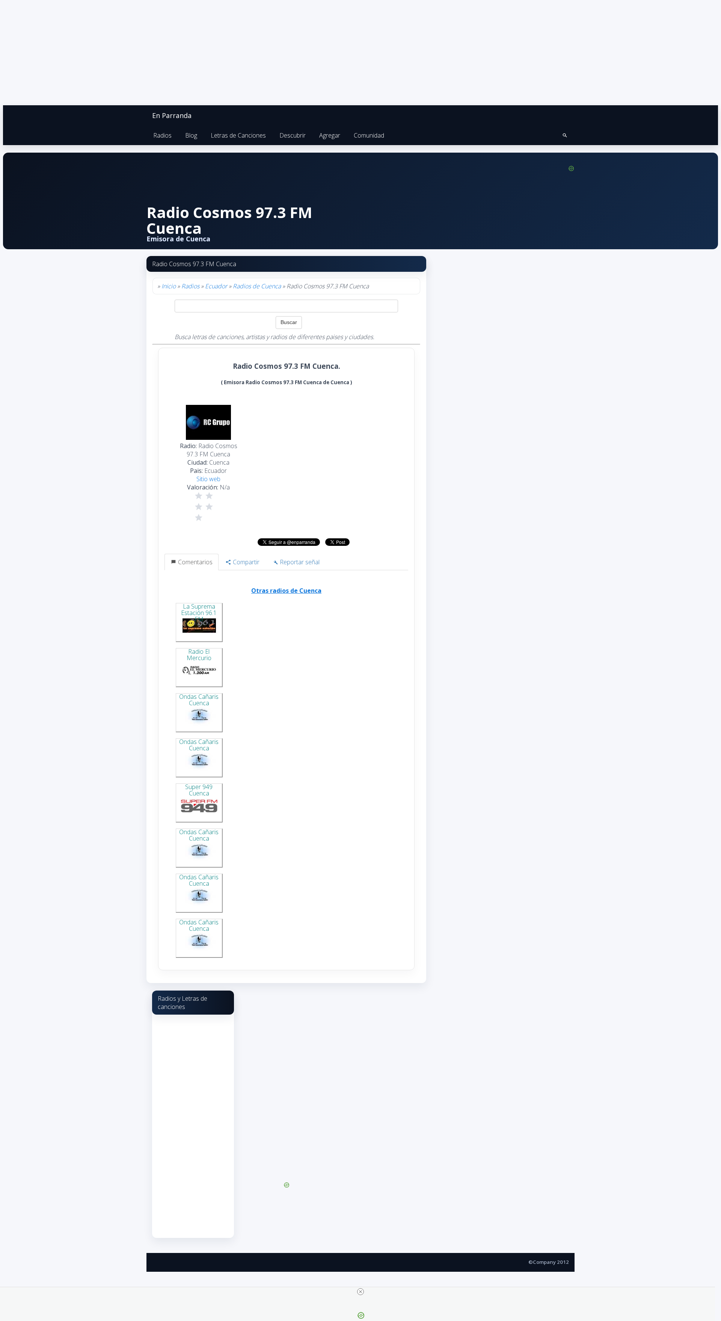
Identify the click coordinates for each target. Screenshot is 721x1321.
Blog (191, 135)
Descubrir (292, 135)
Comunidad (369, 135)
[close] (360, 1291)
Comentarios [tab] (194, 562)
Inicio (168, 286)
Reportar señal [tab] (299, 562)
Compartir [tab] (245, 562)
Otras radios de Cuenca (286, 590)
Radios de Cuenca (257, 286)
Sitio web (208, 479)
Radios (162, 135)
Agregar (329, 135)
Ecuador (216, 286)
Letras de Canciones (238, 135)
